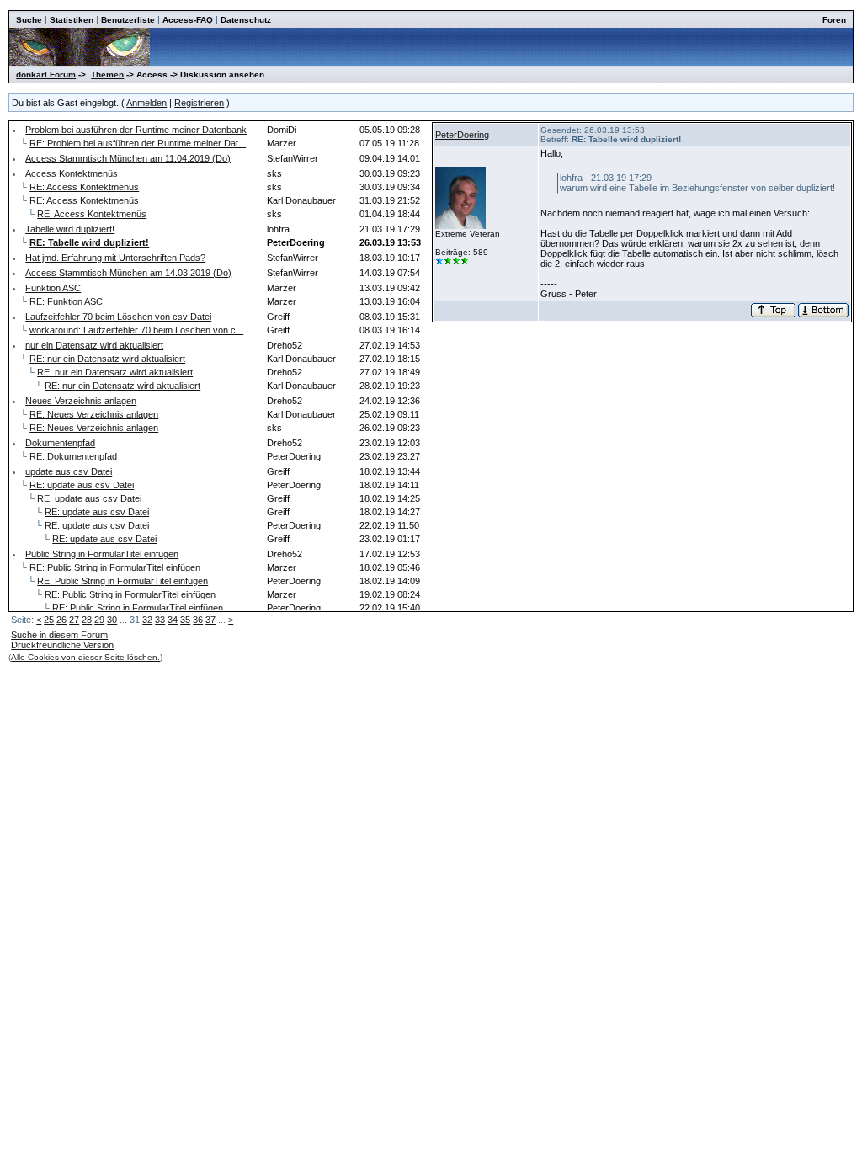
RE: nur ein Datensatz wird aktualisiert (107, 359)
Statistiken (71, 19)
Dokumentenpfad (60, 443)
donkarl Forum (46, 74)
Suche (29, 19)
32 (147, 620)
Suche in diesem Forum (59, 635)
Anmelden (146, 103)
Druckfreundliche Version (62, 645)
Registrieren (199, 103)
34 (173, 620)
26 (61, 620)
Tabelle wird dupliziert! (69, 229)
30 (112, 620)
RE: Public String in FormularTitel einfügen (114, 567)
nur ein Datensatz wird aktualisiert (94, 345)
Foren (834, 19)
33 (160, 620)
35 (185, 620)
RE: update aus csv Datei (81, 485)
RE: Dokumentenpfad (73, 456)
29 (99, 620)
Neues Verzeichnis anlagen (80, 401)
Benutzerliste (128, 19)
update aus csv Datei (68, 471)
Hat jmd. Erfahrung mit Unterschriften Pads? (115, 258)
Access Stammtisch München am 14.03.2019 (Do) (128, 273)
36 (198, 620)
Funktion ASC (53, 288)
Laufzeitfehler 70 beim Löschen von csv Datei (118, 316)
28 (87, 620)
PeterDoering (462, 135)
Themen (107, 74)
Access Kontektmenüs (71, 173)
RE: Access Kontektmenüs (84, 187)
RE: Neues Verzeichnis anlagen (93, 414)
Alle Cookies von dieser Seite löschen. (85, 657)
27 (74, 620)
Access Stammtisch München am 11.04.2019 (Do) (128, 158)
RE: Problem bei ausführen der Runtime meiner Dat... (137, 143)
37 (210, 620)
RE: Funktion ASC (66, 301)
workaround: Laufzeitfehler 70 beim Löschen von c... (136, 330)
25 (49, 620)
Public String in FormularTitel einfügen (101, 554)
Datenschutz (246, 19)
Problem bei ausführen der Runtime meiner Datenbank (136, 130)
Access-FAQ (187, 19)
